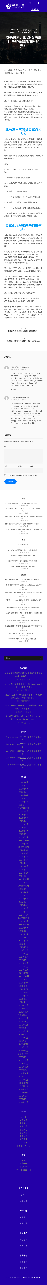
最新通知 (27, 32)
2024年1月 (23, 876)
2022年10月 (23, 924)
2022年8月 (23, 931)
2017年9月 (23, 1096)
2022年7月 (23, 934)
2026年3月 (23, 798)
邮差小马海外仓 (23, 1146)
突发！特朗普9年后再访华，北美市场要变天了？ (23, 633)
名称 (6, 466)
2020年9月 (23, 983)
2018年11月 (23, 1051)
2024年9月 (23, 850)
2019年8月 (23, 1021)
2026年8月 (23, 782)
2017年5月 (23, 1099)
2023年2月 (23, 912)
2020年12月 (23, 976)
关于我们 (23, 1217)
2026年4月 (23, 795)
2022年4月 (23, 944)
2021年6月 (23, 957)
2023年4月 (23, 905)
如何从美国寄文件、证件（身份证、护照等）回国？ (23, 561)
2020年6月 (23, 992)
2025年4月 (23, 827)
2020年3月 (23, 999)
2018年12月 (23, 1047)
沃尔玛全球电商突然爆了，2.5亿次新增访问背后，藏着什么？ (23, 503)
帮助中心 (23, 1268)
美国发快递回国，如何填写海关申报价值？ (22, 566)
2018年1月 (23, 1083)
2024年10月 (23, 847)
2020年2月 (23, 1002)
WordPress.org (23, 1170)
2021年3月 (23, 966)
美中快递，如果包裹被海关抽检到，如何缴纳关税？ (23, 550)
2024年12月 (23, 840)
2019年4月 (23, 1034)
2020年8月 (23, 986)
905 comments (23, 558)
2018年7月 (23, 1063)
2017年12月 (23, 1086)
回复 (14, 389)
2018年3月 (23, 1076)
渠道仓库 (23, 1136)
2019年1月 (23, 1044)
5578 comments (23, 547)
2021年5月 (23, 960)
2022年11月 (23, 921)
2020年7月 (23, 989)
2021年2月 (23, 970)
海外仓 (23, 1195)
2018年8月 (23, 1060)
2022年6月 (23, 937)
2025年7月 (24, 818)
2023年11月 (23, 882)
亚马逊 (23, 1117)
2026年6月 (23, 789)
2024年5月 (23, 863)
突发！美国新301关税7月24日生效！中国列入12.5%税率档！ (23, 524)
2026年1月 (23, 805)
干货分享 (19, 32)
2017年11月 (23, 1089)
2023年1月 (23, 915)
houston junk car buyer (20, 397)
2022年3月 (23, 947)
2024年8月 (23, 853)
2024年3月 (23, 869)
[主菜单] (39, 3)
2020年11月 (23, 979)
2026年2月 (23, 802)
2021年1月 (23, 973)
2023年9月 (23, 889)
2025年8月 (24, 815)
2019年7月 (23, 1025)
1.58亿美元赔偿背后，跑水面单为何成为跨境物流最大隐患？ (23, 607)
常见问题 (11, 32)
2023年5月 (24, 902)
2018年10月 (23, 1054)
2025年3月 (24, 831)
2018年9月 (23, 1057)
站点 (31, 466)
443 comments (23, 568)
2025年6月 (24, 821)
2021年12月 (23, 950)
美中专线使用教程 (23, 545)
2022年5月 (24, 941)
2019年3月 (23, 1038)
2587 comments (23, 552)
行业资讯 (35, 32)
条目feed (23, 1163)
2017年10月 (23, 1093)
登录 (23, 1160)
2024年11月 (23, 844)
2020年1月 (23, 1005)
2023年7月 (23, 895)
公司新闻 (23, 1120)
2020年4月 (23, 996)
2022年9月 (23, 928)
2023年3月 (23, 908)
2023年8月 (23, 892)
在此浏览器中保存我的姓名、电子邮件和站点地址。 (23, 475)
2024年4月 (23, 866)
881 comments (23, 563)
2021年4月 (23, 963)
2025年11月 (23, 811)
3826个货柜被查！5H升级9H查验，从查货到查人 (23, 639)
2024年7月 (23, 857)
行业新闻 (23, 1240)
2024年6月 (23, 860)
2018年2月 (23, 1080)
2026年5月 (24, 792)
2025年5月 (23, 824)
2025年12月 (23, 808)
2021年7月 (23, 954)
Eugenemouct (13, 737)
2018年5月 (23, 1070)
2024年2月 (23, 873)
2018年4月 (23, 1073)
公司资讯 (23, 1245)
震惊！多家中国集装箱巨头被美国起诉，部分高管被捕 (23, 620)
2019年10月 (23, 1015)
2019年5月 (23, 1031)
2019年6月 (23, 1028)
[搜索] (30, 3)
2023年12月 (23, 879)
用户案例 (23, 1139)
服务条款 (23, 1262)
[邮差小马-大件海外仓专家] (15, 6)
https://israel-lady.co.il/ (20, 367)
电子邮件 (20, 466)
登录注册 (23, 1223)
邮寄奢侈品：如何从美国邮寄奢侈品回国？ (22, 555)
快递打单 (23, 1201)
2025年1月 (23, 837)
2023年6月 (23, 899)
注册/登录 (35, 9)
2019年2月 (23, 1041)
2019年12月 (23, 1009)
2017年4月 (23, 1102)
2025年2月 (24, 834)
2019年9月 (23, 1018)
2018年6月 (23, 1067)
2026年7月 (23, 785)
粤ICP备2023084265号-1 (32, 1278)
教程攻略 (23, 1130)
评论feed (23, 1166)
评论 (5, 447)
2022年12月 (23, 918)
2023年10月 (23, 886)
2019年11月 (23, 1012)
